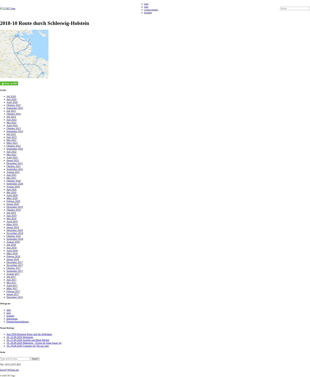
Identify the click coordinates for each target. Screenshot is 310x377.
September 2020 (14, 183)
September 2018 (14, 239)
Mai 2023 (11, 140)
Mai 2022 (11, 154)
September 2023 (14, 131)
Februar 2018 (13, 256)
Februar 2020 (13, 201)
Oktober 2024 (13, 114)
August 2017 (13, 274)
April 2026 (12, 102)
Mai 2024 (11, 122)
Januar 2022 (12, 160)
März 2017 (12, 288)
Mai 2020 (11, 192)
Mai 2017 (11, 282)
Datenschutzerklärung (17, 321)
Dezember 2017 (14, 262)
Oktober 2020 (13, 180)
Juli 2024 (11, 116)
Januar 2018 (12, 259)
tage (146, 6)
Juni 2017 (11, 279)
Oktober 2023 (13, 128)
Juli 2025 (11, 111)
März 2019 (12, 224)
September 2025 (14, 108)
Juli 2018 (11, 244)
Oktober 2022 (13, 146)
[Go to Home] (7, 8)
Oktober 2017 (13, 268)
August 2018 (13, 242)
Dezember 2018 (14, 230)
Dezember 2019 (14, 207)
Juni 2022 (11, 151)
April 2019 (12, 221)
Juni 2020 (11, 189)
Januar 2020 (12, 204)
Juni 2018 (11, 247)
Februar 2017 (13, 291)
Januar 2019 (12, 227)
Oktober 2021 (13, 166)
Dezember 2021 (14, 163)
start (146, 4)
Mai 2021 (11, 178)
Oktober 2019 (13, 210)
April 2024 (12, 125)
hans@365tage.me (9, 370)
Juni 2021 (11, 175)
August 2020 (13, 186)
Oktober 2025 (13, 105)
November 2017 (14, 265)
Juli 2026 (11, 96)
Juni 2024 (11, 119)
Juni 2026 (11, 99)
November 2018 (14, 233)
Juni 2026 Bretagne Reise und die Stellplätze (29, 334)
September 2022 (14, 148)
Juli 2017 (11, 276)
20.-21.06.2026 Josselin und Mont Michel (27, 340)
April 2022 (12, 157)
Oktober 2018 (13, 236)
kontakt (148, 12)
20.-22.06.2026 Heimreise (19, 337)
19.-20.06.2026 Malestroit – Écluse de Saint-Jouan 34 (33, 343)
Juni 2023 (11, 137)
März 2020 (12, 198)
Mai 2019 (11, 218)
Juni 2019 (11, 215)
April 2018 (12, 250)
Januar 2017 (12, 294)
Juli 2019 (11, 212)
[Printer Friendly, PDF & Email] (9, 83)
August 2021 (13, 172)
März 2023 (12, 143)
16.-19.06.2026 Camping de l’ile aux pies (27, 346)
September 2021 (14, 169)
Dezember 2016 (14, 297)
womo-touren (151, 9)
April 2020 (12, 195)
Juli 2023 (11, 134)
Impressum (12, 318)
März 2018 (12, 253)
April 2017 (12, 285)
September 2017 (14, 271)
